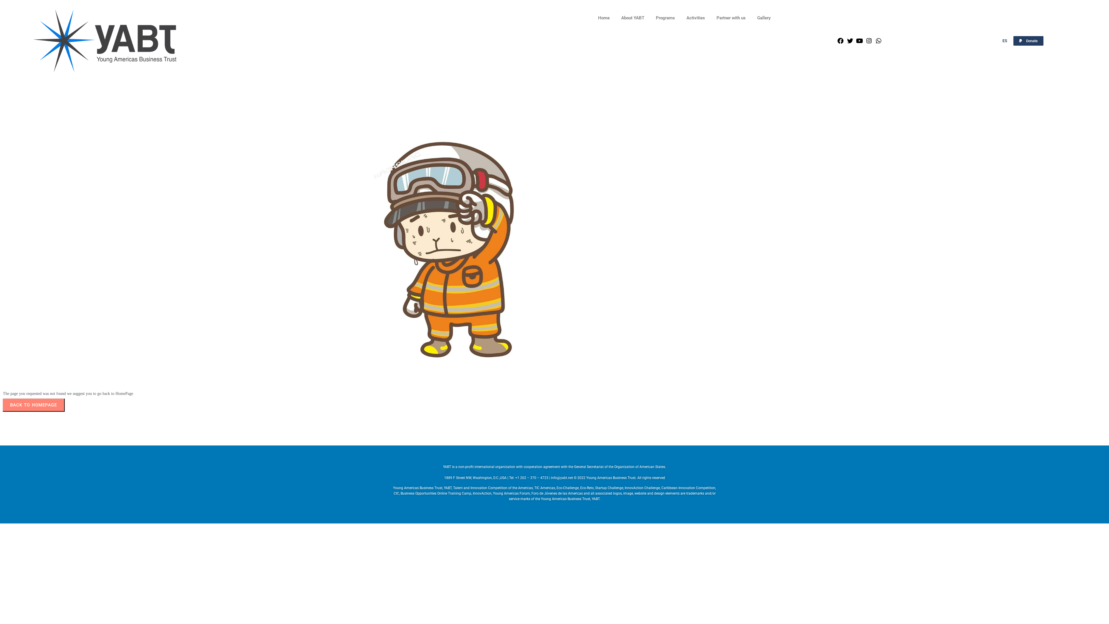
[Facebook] (840, 41)
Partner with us (731, 18)
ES (1004, 40)
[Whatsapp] (878, 41)
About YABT (632, 18)
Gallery (764, 18)
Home (604, 18)
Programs (665, 18)
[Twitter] (850, 41)
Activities (695, 18)
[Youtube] (859, 41)
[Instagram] (869, 41)
